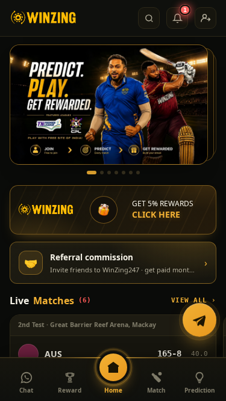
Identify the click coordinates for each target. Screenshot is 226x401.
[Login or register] (205, 18)
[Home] (44, 18)
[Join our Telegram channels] (199, 320)
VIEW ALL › (194, 300)
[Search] (149, 18)
